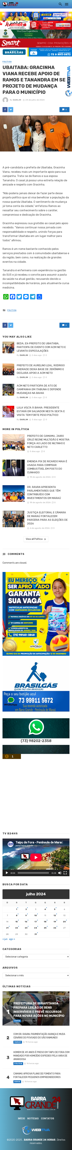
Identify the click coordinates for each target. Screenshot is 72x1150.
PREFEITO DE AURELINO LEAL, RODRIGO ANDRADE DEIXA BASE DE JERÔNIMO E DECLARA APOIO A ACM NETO (41, 369)
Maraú (17, 1042)
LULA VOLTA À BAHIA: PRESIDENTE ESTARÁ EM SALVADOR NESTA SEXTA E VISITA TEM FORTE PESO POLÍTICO (41, 411)
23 (26, 928)
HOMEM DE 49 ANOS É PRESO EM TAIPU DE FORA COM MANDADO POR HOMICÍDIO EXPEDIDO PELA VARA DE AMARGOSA (41, 1056)
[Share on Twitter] (10, 109)
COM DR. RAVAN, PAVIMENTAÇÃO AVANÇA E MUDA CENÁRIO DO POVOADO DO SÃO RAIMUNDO (39, 1036)
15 (16, 921)
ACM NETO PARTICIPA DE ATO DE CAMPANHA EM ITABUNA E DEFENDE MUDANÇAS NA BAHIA (39, 389)
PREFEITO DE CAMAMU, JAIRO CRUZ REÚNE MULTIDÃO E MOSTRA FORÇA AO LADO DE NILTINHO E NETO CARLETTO (48, 441)
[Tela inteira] (65, 873)
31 (35, 934)
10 (35, 915)
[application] (36, 857)
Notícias (33, 1118)
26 (54, 928)
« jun (5, 939)
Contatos (47, 1118)
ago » (12, 939)
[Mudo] (59, 873)
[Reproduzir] (7, 873)
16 (26, 921)
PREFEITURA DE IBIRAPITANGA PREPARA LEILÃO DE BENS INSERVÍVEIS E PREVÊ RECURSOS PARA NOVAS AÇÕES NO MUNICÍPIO (38, 1009)
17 (35, 921)
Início (21, 1118)
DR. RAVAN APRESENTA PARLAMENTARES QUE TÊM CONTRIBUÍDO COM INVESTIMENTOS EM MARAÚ (44, 492)
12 (55, 915)
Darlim (17, 100)
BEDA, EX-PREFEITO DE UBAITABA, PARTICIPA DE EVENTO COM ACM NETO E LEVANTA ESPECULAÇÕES (41, 347)
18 (45, 921)
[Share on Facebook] (5, 109)
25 (45, 928)
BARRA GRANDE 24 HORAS (39, 1139)
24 (35, 928)
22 (16, 928)
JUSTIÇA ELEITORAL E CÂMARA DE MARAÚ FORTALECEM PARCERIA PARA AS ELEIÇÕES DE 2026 (47, 518)
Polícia (18, 1063)
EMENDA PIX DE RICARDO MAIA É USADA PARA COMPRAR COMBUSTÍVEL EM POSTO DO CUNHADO (47, 467)
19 (55, 921)
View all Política (34, 539)
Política (7, 61)
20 (64, 921)
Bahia (17, 1021)
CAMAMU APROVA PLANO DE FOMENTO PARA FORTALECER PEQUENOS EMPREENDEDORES (37, 1075)
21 (7, 928)
